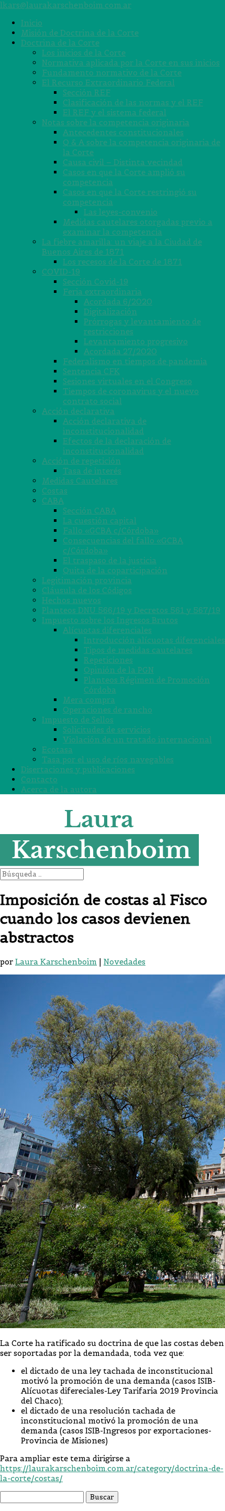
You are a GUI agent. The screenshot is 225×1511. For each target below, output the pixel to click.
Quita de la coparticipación (115, 570)
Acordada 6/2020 (118, 301)
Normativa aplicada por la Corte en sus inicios (131, 63)
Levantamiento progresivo (136, 341)
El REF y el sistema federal (114, 112)
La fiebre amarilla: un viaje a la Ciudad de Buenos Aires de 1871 (122, 247)
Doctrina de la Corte (60, 43)
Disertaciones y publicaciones (78, 769)
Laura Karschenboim (56, 962)
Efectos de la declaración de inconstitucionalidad (117, 446)
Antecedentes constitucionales (123, 132)
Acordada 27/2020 (120, 351)
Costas (55, 491)
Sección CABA (89, 511)
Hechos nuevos (71, 600)
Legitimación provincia (87, 580)
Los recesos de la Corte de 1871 (122, 262)
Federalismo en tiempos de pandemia (135, 361)
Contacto (39, 779)
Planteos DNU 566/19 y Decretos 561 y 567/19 (131, 610)
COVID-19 (61, 272)
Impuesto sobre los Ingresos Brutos (110, 620)
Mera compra (89, 700)
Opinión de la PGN (119, 670)
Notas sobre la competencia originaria (115, 122)
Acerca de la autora (59, 789)
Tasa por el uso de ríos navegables (108, 759)
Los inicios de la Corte (84, 53)
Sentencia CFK (91, 371)
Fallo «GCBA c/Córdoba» (111, 530)
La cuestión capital (100, 520)
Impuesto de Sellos (78, 720)
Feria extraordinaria (102, 292)
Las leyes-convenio (121, 212)
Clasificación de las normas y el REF (133, 102)
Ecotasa (57, 749)
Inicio (31, 23)
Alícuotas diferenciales (107, 630)
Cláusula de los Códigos (87, 590)
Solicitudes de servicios (107, 730)
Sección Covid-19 (95, 282)
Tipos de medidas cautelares (138, 650)
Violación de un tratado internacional (137, 739)
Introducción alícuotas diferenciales (154, 640)
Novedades (124, 962)
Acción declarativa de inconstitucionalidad (105, 426)
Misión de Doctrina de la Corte (80, 33)
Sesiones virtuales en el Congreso (127, 381)
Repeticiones (108, 660)
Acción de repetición (81, 461)
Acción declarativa (78, 411)
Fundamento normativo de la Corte (112, 73)
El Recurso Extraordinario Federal (108, 82)
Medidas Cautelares (80, 481)
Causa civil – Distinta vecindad (123, 162)
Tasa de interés (92, 471)
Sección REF (86, 92)
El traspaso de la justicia (109, 560)
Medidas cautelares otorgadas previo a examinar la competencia (137, 227)
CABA (53, 501)
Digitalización (110, 311)
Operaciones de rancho (107, 710)
